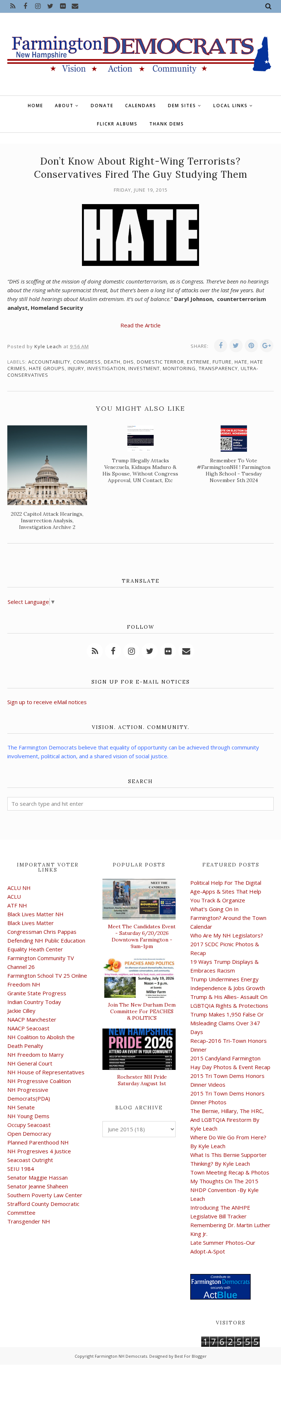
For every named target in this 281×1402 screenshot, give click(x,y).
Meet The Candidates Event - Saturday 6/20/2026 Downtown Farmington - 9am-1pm (142, 936)
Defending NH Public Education (46, 940)
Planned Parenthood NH (38, 1142)
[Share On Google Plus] (266, 345)
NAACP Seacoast (28, 1028)
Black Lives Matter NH (35, 914)
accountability (49, 361)
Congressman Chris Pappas (41, 931)
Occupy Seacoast (28, 1124)
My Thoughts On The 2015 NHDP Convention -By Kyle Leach (224, 1189)
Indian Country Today (34, 1002)
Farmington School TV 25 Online (47, 975)
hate (241, 361)
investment (144, 368)
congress (87, 361)
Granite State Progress (36, 993)
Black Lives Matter (30, 922)
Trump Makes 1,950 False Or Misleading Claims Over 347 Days (227, 1023)
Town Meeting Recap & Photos (229, 1172)
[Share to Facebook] (220, 345)
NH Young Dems (28, 1116)
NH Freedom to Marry (35, 1054)
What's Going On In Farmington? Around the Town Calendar (228, 917)
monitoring (179, 368)
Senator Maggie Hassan (37, 1177)
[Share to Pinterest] (251, 345)
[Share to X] (236, 345)
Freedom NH (23, 984)
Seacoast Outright (30, 1160)
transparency (218, 368)
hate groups (47, 368)
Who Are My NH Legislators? (226, 935)
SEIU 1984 (20, 1168)
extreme (198, 361)
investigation (106, 368)
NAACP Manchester (31, 1019)
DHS (128, 361)
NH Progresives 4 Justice (39, 1151)
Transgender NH (28, 1221)
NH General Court (29, 1063)
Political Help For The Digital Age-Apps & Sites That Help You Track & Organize (225, 891)
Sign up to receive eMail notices (47, 702)
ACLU (14, 896)
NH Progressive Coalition (39, 1081)
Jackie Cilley (21, 1010)
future (222, 361)
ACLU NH (19, 887)
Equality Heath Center (35, 949)
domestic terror (160, 361)
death (112, 361)
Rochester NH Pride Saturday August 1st (142, 1080)
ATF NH (17, 905)
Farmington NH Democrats (121, 1356)
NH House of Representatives (46, 1072)
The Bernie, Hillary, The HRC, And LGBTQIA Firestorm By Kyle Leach (227, 1119)
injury (76, 368)
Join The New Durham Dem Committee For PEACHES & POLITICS (142, 1011)
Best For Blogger (191, 1356)
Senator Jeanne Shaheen (37, 1186)
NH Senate (21, 1107)
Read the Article (140, 325)
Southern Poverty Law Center (44, 1195)
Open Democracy (29, 1133)
